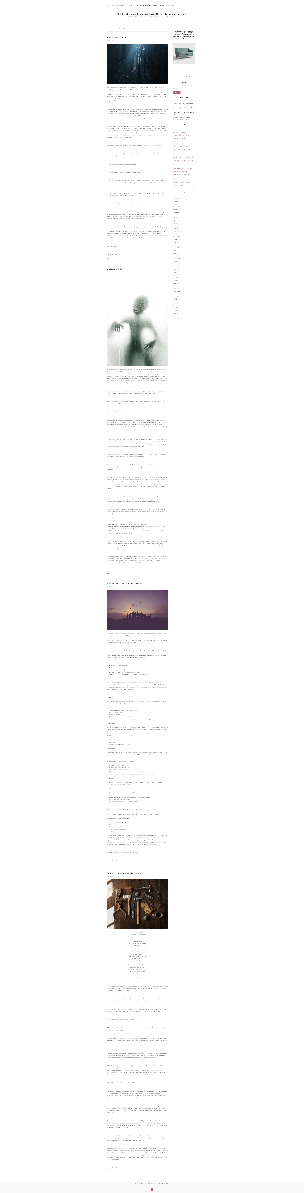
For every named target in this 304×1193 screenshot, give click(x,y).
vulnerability (188, 188)
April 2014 (175, 280)
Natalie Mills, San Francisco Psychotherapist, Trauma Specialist (152, 14)
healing (189, 149)
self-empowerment (178, 177)
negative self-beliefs (187, 160)
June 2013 (175, 308)
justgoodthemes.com (154, 1184)
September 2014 (176, 267)
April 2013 (175, 313)
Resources (163, 5)
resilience (176, 165)
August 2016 (176, 247)
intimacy (181, 154)
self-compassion (178, 174)
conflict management (179, 141)
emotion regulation (186, 143)
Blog (115, 1)
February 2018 (176, 198)
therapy (182, 185)
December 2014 (176, 258)
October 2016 (176, 242)
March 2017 (176, 228)
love (186, 154)
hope (175, 154)
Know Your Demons (116, 37)
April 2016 (175, 253)
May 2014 (175, 277)
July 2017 (175, 217)
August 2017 (176, 215)
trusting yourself (178, 188)
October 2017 (176, 209)
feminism (181, 146)
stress (182, 179)
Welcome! (109, 1)
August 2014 (176, 269)
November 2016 (176, 239)
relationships (188, 163)
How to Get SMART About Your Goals (125, 583)
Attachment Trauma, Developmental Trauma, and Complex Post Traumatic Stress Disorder (133, 5)
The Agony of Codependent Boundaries (181, 117)
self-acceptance (185, 165)
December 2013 (176, 291)
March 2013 (176, 316)
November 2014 (176, 261)
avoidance (182, 129)
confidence (177, 138)
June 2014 (175, 275)
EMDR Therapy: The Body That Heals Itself (130, 1)
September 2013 (176, 299)
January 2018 (176, 201)
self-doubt (186, 174)
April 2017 (175, 226)
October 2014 (176, 264)
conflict (184, 138)
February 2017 (176, 231)
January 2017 (176, 234)
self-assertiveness (178, 168)
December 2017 (176, 204)
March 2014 (176, 283)
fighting (187, 146)
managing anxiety (178, 157)
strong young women (179, 182)
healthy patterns (188, 152)
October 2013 (176, 297)
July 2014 (175, 272)
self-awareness (189, 168)
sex (186, 177)
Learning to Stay (114, 268)
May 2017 (175, 223)
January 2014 (176, 288)
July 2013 (175, 305)
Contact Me (171, 5)
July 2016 (175, 250)
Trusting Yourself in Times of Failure (181, 120)
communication (177, 135)
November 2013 (176, 294)
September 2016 (176, 245)
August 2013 (176, 302)
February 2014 (176, 286)
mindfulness (177, 160)
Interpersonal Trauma (151, 1)
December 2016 (176, 237)
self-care (184, 171)
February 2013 (176, 318)
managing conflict (189, 157)
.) (136, 689)
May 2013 (175, 310)
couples (188, 141)
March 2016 (176, 256)
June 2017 (175, 220)
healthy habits (177, 152)
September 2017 (176, 212)
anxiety (176, 129)
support (176, 185)
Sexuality (176, 179)
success (188, 182)
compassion (186, 135)
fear (175, 146)
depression (177, 143)
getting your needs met (179, 149)
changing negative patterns (180, 132)
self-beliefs (177, 171)
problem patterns (178, 163)
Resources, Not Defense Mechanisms (124, 873)
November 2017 (176, 207)
